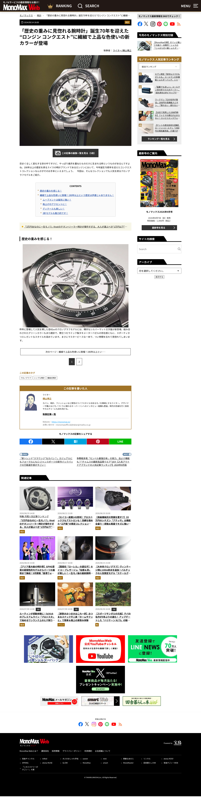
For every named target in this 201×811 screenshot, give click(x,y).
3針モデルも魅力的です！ (55, 213)
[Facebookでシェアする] (31, 441)
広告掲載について (102, 751)
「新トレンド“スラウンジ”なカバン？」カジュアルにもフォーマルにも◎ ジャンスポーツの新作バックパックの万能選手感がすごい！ (46, 461)
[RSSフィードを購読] (178, 25)
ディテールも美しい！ (54, 208)
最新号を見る (158, 227)
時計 (127, 22)
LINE (120, 441)
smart (105, 762)
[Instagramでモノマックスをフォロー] (153, 25)
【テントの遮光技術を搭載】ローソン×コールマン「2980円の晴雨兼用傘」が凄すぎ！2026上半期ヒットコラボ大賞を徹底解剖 (167, 128)
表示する (159, 277)
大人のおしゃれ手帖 (70, 758)
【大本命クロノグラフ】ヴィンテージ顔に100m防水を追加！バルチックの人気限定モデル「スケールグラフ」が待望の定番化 (113, 571)
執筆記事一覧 (49, 414)
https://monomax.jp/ (61, 421)
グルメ (61, 624)
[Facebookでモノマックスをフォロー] (140, 25)
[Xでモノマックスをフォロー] (146, 25)
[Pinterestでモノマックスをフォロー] (159, 25)
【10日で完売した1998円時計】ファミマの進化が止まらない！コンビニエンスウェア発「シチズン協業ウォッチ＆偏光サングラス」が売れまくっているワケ (167, 115)
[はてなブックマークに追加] (75, 441)
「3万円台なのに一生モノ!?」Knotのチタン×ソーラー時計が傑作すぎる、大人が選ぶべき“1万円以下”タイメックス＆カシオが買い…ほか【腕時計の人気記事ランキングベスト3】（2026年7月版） (75, 227)
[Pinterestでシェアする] (98, 441)
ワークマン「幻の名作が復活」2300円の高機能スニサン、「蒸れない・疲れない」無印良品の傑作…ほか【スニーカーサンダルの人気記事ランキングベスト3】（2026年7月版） (167, 102)
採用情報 (55, 751)
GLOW (65, 762)
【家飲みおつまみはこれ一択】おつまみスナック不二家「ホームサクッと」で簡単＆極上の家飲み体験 (75, 617)
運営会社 (45, 751)
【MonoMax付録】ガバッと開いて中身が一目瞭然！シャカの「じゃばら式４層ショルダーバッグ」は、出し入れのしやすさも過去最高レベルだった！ (167, 45)
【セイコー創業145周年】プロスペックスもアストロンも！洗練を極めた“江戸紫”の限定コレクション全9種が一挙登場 (75, 522)
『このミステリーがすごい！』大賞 (30, 768)
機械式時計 (51, 378)
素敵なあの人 (128, 758)
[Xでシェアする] (53, 441)
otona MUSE (47, 762)
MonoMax (87, 762)
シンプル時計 (39, 378)
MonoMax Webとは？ (29, 751)
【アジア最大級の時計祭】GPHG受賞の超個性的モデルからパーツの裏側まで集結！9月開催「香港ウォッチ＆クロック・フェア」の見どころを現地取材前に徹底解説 (37, 573)
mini (105, 758)
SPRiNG (25, 762)
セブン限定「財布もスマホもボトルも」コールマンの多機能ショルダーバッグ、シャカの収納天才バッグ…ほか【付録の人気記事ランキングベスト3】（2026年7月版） (167, 77)
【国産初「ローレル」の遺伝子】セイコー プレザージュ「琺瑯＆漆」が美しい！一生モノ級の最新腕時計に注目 (75, 571)
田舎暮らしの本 (149, 762)
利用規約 (88, 751)
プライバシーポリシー (72, 751)
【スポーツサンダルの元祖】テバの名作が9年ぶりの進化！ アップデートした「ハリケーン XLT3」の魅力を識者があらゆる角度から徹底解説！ (113, 620)
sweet (85, 758)
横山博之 (47, 398)
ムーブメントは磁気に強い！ (57, 199)
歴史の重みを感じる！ (51, 190)
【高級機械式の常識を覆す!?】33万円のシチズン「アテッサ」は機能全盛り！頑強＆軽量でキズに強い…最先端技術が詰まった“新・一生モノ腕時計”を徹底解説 (113, 524)
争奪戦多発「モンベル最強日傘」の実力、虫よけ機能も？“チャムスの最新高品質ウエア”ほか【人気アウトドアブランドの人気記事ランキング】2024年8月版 (103, 461)
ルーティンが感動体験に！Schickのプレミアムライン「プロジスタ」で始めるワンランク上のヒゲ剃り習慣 (37, 618)
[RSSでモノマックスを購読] (120, 724)
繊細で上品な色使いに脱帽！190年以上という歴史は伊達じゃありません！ (77, 195)
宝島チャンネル (28, 758)
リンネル (147, 758)
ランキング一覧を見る (159, 138)
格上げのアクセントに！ (55, 204)
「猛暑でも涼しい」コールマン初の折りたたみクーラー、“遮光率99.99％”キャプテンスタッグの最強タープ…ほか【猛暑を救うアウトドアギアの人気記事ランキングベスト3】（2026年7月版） (167, 89)
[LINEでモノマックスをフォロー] (165, 25)
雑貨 (22, 624)
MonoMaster (128, 762)
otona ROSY (168, 758)
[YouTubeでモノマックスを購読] (172, 25)
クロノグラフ (26, 378)
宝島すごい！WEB (171, 762)
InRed (44, 758)
